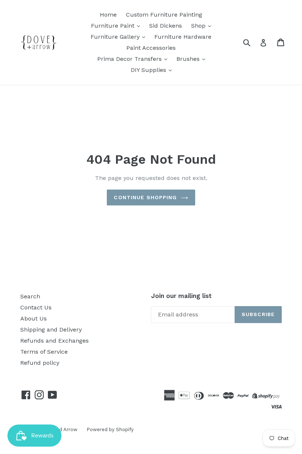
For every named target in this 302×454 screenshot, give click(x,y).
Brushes (188, 58)
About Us (33, 318)
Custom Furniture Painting (164, 14)
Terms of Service (44, 351)
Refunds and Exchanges (54, 340)
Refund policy (39, 362)
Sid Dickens (165, 25)
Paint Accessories (151, 47)
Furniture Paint (113, 25)
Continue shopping (145, 197)
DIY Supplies (149, 69)
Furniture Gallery (116, 36)
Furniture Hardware (182, 36)
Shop (199, 25)
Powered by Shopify (110, 429)
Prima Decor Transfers (130, 58)
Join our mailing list (181, 295)
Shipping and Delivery (51, 329)
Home (108, 14)
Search (30, 296)
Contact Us (36, 307)
